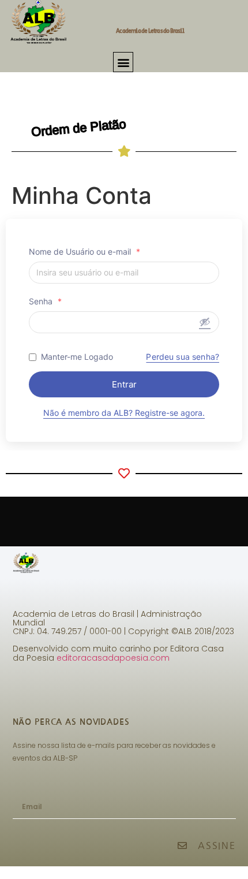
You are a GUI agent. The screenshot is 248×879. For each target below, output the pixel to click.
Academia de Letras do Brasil (150, 31)
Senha (45, 301)
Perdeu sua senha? (182, 357)
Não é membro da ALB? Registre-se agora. (124, 413)
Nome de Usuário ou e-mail (84, 252)
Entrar (124, 384)
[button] (123, 62)
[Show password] (205, 321)
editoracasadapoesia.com (113, 658)
